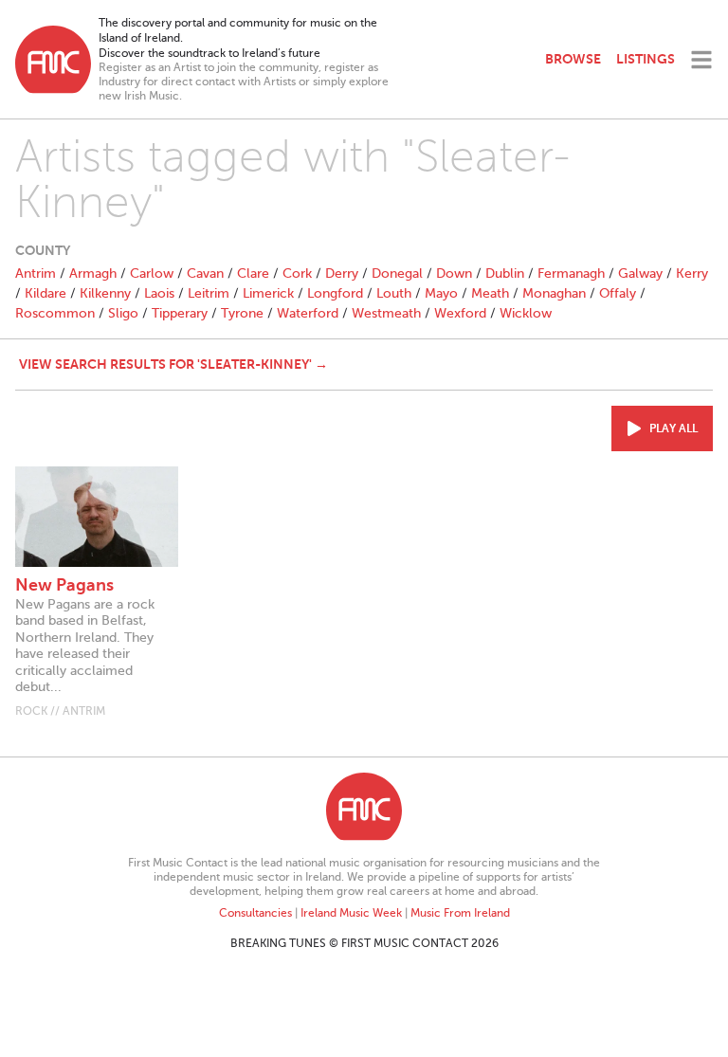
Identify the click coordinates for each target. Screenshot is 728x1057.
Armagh (93, 273)
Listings (645, 58)
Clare (253, 273)
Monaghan (554, 293)
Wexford (460, 313)
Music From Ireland (460, 913)
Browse (573, 58)
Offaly (617, 293)
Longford (335, 293)
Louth (393, 293)
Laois (159, 293)
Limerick (268, 293)
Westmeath (386, 313)
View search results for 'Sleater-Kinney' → (173, 364)
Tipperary (180, 313)
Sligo (123, 313)
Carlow (151, 273)
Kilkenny (105, 293)
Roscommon (55, 313)
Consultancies (255, 913)
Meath (490, 293)
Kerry (692, 273)
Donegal (397, 273)
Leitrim (208, 293)
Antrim (35, 273)
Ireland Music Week (351, 913)
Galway (640, 273)
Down (454, 273)
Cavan (205, 273)
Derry (341, 273)
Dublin (504, 273)
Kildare (45, 293)
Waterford (307, 313)
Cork (297, 273)
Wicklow (526, 313)
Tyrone (242, 313)
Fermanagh (571, 273)
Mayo (441, 293)
